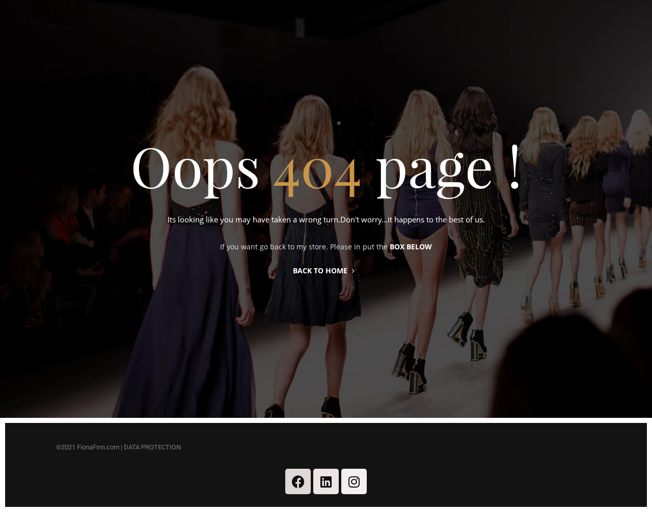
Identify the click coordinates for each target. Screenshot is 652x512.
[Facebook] (298, 481)
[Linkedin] (326, 481)
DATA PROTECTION (152, 447)
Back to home (320, 270)
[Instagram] (354, 481)
